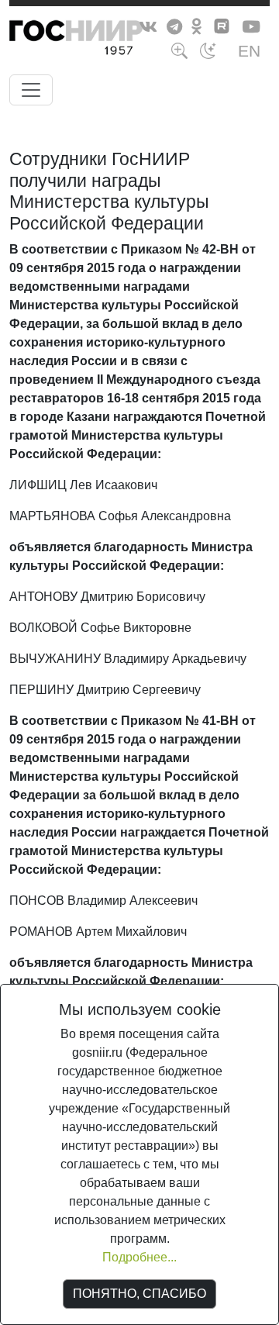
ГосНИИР (104, 40)
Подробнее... (139, 1257)
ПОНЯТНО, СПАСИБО (139, 1293)
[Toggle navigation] (31, 89)
